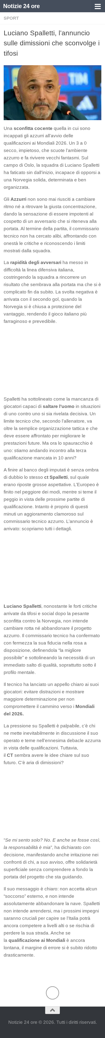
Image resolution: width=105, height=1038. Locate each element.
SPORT (11, 18)
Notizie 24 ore (21, 6)
